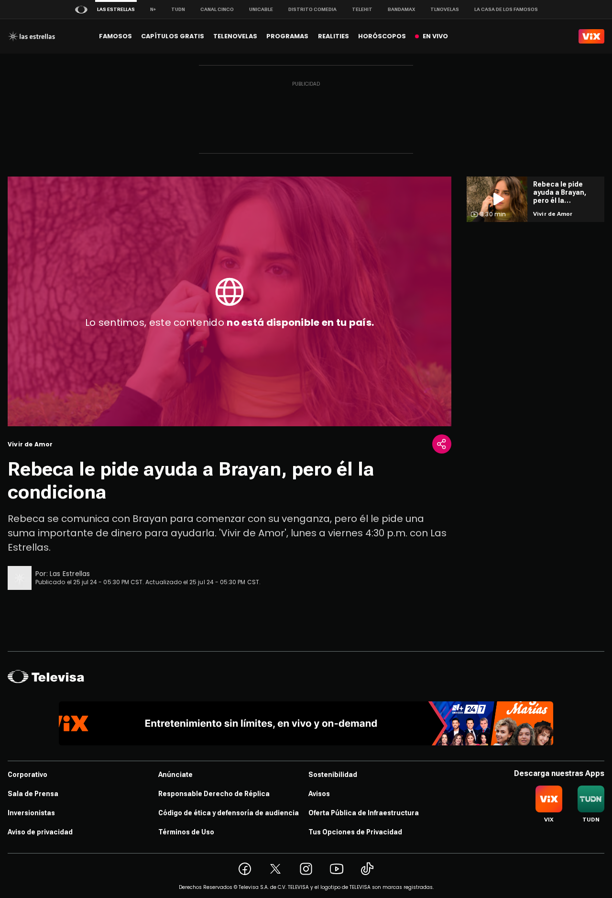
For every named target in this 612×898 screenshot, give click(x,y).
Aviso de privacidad (40, 832)
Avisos (319, 794)
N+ (153, 9)
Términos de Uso (186, 832)
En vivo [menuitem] (435, 36)
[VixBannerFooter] (306, 723)
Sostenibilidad (332, 774)
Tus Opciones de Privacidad (355, 832)
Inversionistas (31, 813)
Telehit (362, 9)
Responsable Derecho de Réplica (214, 794)
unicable (261, 9)
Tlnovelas (444, 9)
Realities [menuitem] (333, 36)
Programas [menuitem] (287, 36)
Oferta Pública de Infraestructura (363, 813)
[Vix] (591, 36)
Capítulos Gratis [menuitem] (172, 36)
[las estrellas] (31, 36)
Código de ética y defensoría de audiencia (228, 813)
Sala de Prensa (33, 794)
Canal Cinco (217, 9)
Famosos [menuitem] (115, 36)
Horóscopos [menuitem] (382, 36)
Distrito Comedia (312, 9)
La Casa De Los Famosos (506, 9)
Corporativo (27, 774)
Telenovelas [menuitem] (235, 36)
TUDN (178, 9)
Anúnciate (175, 774)
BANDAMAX (401, 9)
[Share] (441, 444)
